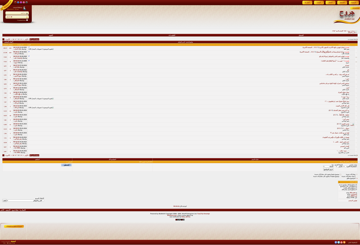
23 (10, 129)
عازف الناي (345, 67)
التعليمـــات (172, 35)
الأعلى (2, 210)
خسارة (347, 65)
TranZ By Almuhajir (203, 213)
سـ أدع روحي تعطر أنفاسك (341, 110)
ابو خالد (16, 53)
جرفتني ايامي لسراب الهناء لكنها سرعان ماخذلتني (334, 83)
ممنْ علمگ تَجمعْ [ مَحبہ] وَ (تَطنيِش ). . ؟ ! (337, 101)
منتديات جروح (351, 31)
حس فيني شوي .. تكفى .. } (341, 142)
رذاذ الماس (346, 130)
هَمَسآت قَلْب (345, 53)
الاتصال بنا (23, 210)
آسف (347, 88)
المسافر (16, 80)
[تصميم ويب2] (17, 244)
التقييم (29, 44)
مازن (15, 112)
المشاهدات (5, 44)
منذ (333, 164)
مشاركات (10, 44)
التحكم (330, 2)
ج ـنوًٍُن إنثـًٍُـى (345, 94)
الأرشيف (7, 210)
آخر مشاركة (20, 44)
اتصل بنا (307, 2)
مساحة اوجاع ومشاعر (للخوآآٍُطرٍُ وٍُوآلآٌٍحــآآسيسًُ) (330, 52)
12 (10, 111)
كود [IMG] (354, 196)
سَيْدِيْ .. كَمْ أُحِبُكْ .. (343, 115)
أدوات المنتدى (8, 42)
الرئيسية (353, 2)
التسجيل (342, 2)
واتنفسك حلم (345, 58)
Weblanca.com (172, 215)
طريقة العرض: (338, 164)
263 (10, 52)
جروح (347, 62)
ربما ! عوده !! (345, 97)
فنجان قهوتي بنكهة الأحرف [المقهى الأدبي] (331, 47)
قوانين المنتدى (352, 200)
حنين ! (347, 79)
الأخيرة (7, 39)
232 (10, 48)
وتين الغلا (346, 49)
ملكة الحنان (17, 49)
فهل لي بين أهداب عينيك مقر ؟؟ (339, 133)
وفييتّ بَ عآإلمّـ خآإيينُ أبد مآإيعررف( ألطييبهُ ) (335, 137)
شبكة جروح (15, 210)
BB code (353, 192)
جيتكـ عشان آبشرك (343, 92)
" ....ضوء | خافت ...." (343, 151)
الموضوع (347, 44)
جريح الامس (345, 76)
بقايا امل (16, 67)
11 (10, 124)
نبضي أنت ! (345, 119)
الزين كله (346, 148)
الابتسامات (354, 194)
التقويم (51, 35)
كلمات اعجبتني (344, 146)
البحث (319, 2)
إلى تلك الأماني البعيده (342, 106)
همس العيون (345, 124)
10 (10, 115)
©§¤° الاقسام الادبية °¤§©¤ (339, 31)
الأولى (26, 39)
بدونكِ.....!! (346, 128)
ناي (348, 70)
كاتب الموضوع (342, 44)
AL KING (17, 148)
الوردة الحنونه (345, 107)
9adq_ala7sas (186, 217)
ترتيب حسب (353, 164)
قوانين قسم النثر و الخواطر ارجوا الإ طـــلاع (331, 56)
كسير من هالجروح (344, 152)
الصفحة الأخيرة (307, 47)
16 (13, 39)
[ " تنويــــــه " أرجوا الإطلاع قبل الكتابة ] (332, 61)
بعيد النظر (346, 134)
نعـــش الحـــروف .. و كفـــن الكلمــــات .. (337, 74)
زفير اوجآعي (345, 103)
